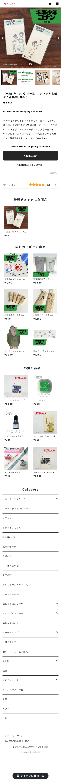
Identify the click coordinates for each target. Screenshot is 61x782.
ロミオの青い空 (11, 565)
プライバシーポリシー (15, 736)
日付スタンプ (9, 642)
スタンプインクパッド (14, 613)
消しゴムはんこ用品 (13, 604)
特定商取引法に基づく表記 (17, 741)
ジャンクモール (11, 594)
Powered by (27, 752)
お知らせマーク (11, 680)
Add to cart (30, 155)
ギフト (6, 708)
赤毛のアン (8, 556)
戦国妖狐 (7, 575)
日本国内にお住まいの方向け (30, 165)
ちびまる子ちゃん (12, 527)
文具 (5, 699)
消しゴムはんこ (11, 623)
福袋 (5, 670)
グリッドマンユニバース (15, 585)
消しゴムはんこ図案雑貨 (15, 651)
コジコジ (7, 518)
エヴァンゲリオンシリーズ (16, 508)
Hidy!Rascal (9, 537)
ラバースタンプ (11, 632)
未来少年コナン (11, 546)
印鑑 (5, 718)
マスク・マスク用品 (13, 689)
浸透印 (6, 661)
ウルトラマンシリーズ (14, 499)
